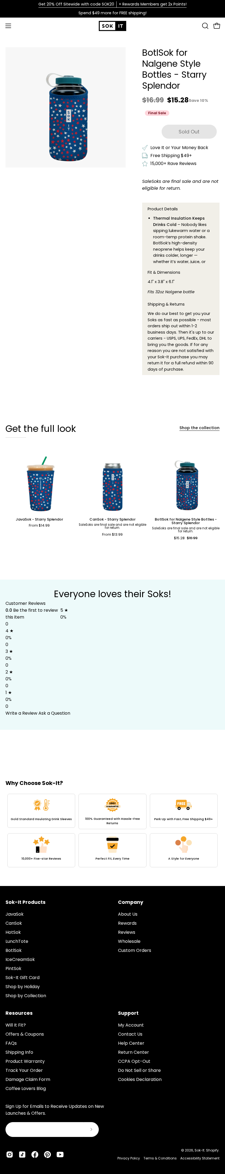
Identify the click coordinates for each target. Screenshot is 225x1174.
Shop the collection (199, 427)
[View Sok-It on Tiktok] (22, 1154)
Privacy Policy (128, 1158)
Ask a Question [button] (54, 713)
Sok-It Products (25, 902)
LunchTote (16, 941)
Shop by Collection (25, 996)
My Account (131, 1025)
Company (130, 902)
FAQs (11, 1043)
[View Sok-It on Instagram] (9, 1154)
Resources (19, 1013)
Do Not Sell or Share (139, 1070)
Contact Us (130, 1034)
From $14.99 (39, 525)
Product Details (163, 209)
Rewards (127, 923)
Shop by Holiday (22, 986)
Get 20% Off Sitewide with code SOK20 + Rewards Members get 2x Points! (112, 4)
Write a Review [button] (21, 713)
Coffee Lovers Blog (25, 1088)
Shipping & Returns (166, 304)
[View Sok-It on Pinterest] (47, 1154)
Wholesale (129, 941)
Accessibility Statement (200, 1158)
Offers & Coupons (24, 1034)
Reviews (126, 932)
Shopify (212, 1150)
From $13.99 (112, 534)
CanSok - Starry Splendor (112, 519)
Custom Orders (134, 950)
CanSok (13, 923)
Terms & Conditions (160, 1158)
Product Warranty (25, 1061)
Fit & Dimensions (164, 272)
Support (128, 1013)
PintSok (13, 968)
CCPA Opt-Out (134, 1061)
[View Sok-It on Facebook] (35, 1154)
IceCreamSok (20, 959)
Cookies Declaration (140, 1079)
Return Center (133, 1052)
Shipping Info (19, 1052)
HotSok (13, 932)
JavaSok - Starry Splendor (39, 519)
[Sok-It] (112, 26)
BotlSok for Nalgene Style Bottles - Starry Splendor (186, 521)
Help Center (131, 1043)
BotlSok (13, 950)
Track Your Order (24, 1070)
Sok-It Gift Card (22, 977)
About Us (127, 914)
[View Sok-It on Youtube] (60, 1154)
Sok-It (199, 1150)
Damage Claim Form (27, 1079)
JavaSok (14, 914)
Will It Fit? (15, 1025)
